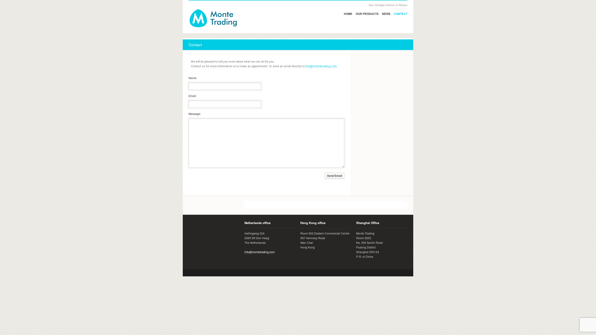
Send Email (334, 176)
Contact (400, 14)
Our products (367, 14)
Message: (195, 114)
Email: (192, 96)
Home (348, 14)
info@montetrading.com (321, 66)
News (386, 14)
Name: (193, 78)
